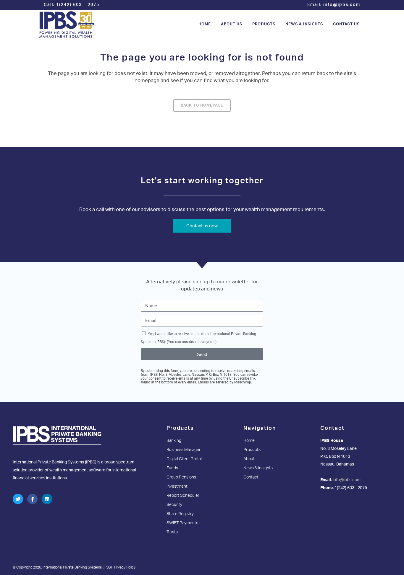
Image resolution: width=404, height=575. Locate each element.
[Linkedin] (47, 499)
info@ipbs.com (341, 5)
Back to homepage (202, 105)
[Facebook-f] (32, 499)
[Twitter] (18, 499)
